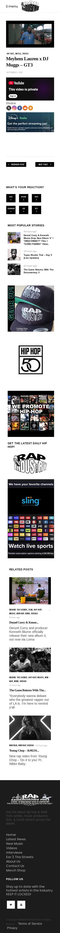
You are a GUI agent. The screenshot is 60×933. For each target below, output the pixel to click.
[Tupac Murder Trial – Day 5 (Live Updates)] (14, 254)
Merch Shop (15, 870)
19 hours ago (30, 231)
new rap (20, 613)
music (18, 53)
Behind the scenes (18, 609)
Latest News (16, 839)
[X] (8, 108)
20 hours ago (30, 251)
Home (11, 834)
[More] (30, 108)
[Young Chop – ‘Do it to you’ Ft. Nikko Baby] (30, 728)
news (27, 613)
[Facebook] (19, 108)
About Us (13, 861)
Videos (11, 848)
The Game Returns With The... (27, 690)
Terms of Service (30, 923)
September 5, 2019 (15, 72)
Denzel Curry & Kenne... (23, 622)
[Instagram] (14, 108)
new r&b (13, 745)
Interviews (14, 852)
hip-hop (10, 53)
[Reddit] (25, 108)
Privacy (12, 928)
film (30, 609)
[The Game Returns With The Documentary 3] (14, 269)
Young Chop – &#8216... (24, 750)
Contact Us (15, 866)
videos (25, 53)
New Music (14, 843)
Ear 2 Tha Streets (19, 857)
